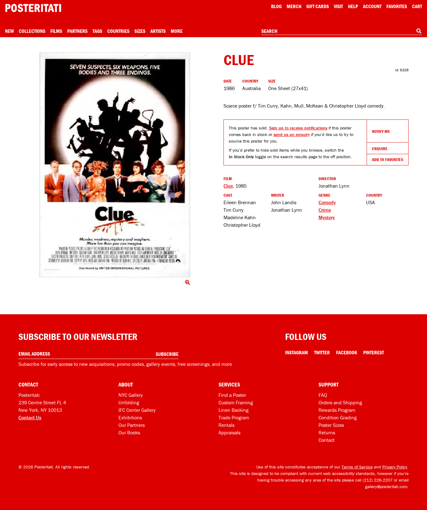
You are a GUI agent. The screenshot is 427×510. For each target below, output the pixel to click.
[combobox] (341, 31)
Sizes (139, 31)
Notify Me (381, 131)
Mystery (327, 217)
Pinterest (373, 352)
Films (56, 31)
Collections (32, 31)
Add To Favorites (387, 159)
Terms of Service (357, 467)
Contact (326, 440)
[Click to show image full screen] (114, 164)
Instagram (296, 352)
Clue (228, 186)
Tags (97, 31)
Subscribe (167, 354)
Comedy (327, 202)
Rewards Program (337, 410)
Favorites (396, 6)
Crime (325, 210)
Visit (338, 6)
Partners (77, 31)
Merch (294, 6)
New (9, 31)
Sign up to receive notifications (298, 128)
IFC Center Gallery (137, 410)
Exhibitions (130, 417)
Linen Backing (234, 410)
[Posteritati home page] (33, 8)
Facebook (346, 352)
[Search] (419, 31)
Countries (118, 31)
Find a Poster (232, 395)
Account (372, 6)
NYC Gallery (130, 395)
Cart (417, 6)
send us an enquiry (292, 134)
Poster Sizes (331, 425)
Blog (276, 6)
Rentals (226, 425)
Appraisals (229, 432)
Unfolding (128, 402)
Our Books (129, 432)
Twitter (322, 352)
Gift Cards (317, 6)
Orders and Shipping (340, 402)
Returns (327, 432)
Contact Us (29, 417)
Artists (158, 31)
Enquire (380, 148)
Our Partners (131, 425)
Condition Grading (338, 417)
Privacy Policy (394, 467)
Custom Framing (236, 402)
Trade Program (234, 417)
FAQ (323, 395)
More (177, 31)
